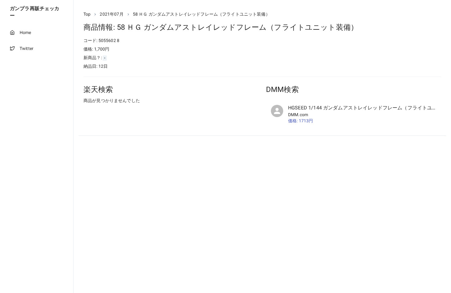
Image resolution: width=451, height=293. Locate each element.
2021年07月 (111, 14)
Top (87, 14)
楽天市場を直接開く (110, 112)
